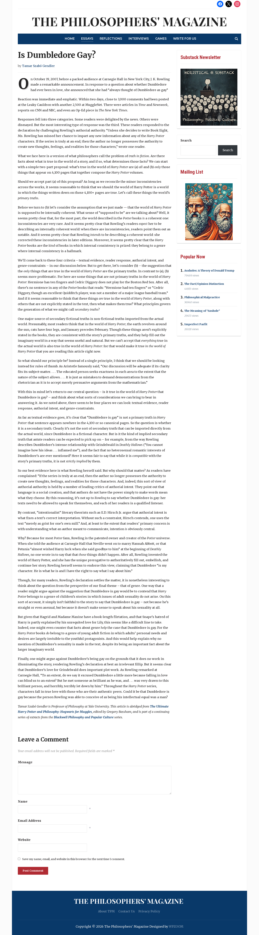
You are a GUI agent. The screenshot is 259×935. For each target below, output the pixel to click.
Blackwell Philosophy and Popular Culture (84, 717)
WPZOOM (176, 926)
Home (70, 38)
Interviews (139, 38)
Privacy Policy (149, 911)
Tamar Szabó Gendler (38, 66)
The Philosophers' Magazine (129, 21)
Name (22, 801)
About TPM (106, 911)
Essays (87, 38)
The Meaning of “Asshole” (202, 310)
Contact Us (126, 911)
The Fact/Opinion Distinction (204, 284)
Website (24, 840)
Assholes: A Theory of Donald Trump (209, 270)
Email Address (29, 820)
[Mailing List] (209, 211)
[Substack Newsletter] (209, 97)
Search (186, 140)
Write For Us (184, 38)
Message (25, 762)
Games (161, 38)
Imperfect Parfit (195, 324)
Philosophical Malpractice (202, 297)
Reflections (111, 38)
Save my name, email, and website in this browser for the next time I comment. (73, 859)
